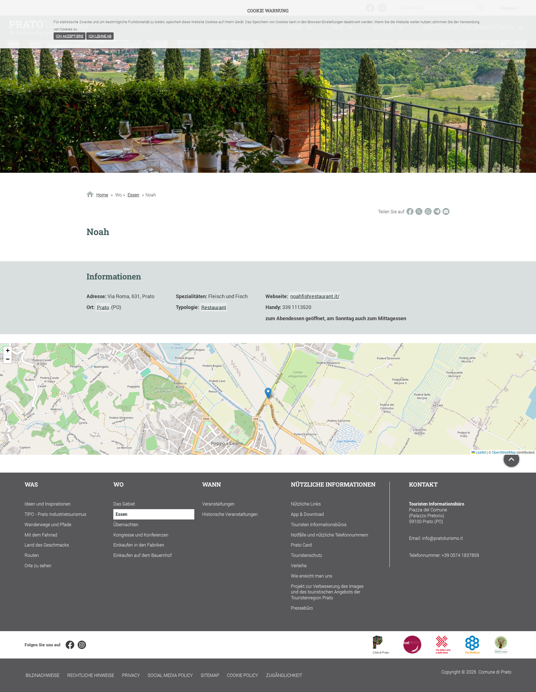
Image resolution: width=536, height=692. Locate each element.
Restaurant (213, 307)
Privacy (131, 675)
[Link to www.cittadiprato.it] (381, 652)
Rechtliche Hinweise (90, 675)
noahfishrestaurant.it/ (314, 296)
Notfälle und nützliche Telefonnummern (329, 535)
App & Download (307, 514)
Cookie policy (242, 675)
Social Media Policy (170, 675)
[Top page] (511, 459)
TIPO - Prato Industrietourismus (55, 514)
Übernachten (125, 524)
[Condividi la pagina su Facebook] (409, 211)
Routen (32, 555)
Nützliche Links (306, 504)
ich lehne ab (99, 36)
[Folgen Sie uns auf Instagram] (82, 645)
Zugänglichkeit (284, 675)
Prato (103, 307)
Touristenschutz (306, 555)
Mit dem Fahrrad (41, 535)
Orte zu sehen (38, 565)
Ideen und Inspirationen (48, 504)
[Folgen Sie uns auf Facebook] (70, 645)
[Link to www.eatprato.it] (412, 652)
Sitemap (210, 675)
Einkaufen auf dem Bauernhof (142, 555)
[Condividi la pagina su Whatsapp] (428, 211)
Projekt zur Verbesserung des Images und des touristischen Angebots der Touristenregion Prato (327, 592)
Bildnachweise (42, 675)
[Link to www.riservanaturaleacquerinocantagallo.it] (501, 652)
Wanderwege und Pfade (48, 524)
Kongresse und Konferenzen (140, 535)
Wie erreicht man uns (311, 576)
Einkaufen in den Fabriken (138, 545)
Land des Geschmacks (47, 545)
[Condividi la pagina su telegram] (437, 211)
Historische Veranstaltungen (230, 514)
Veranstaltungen (218, 504)
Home (102, 195)
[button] (268, 393)
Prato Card (301, 545)
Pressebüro (302, 608)
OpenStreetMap (504, 452)
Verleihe (299, 565)
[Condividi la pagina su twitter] (418, 211)
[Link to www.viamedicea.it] (472, 652)
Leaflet (480, 452)
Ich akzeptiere (69, 36)
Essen (133, 195)
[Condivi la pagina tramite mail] (445, 211)
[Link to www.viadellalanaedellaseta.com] (443, 652)
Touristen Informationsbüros (318, 524)
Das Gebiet (124, 504)
